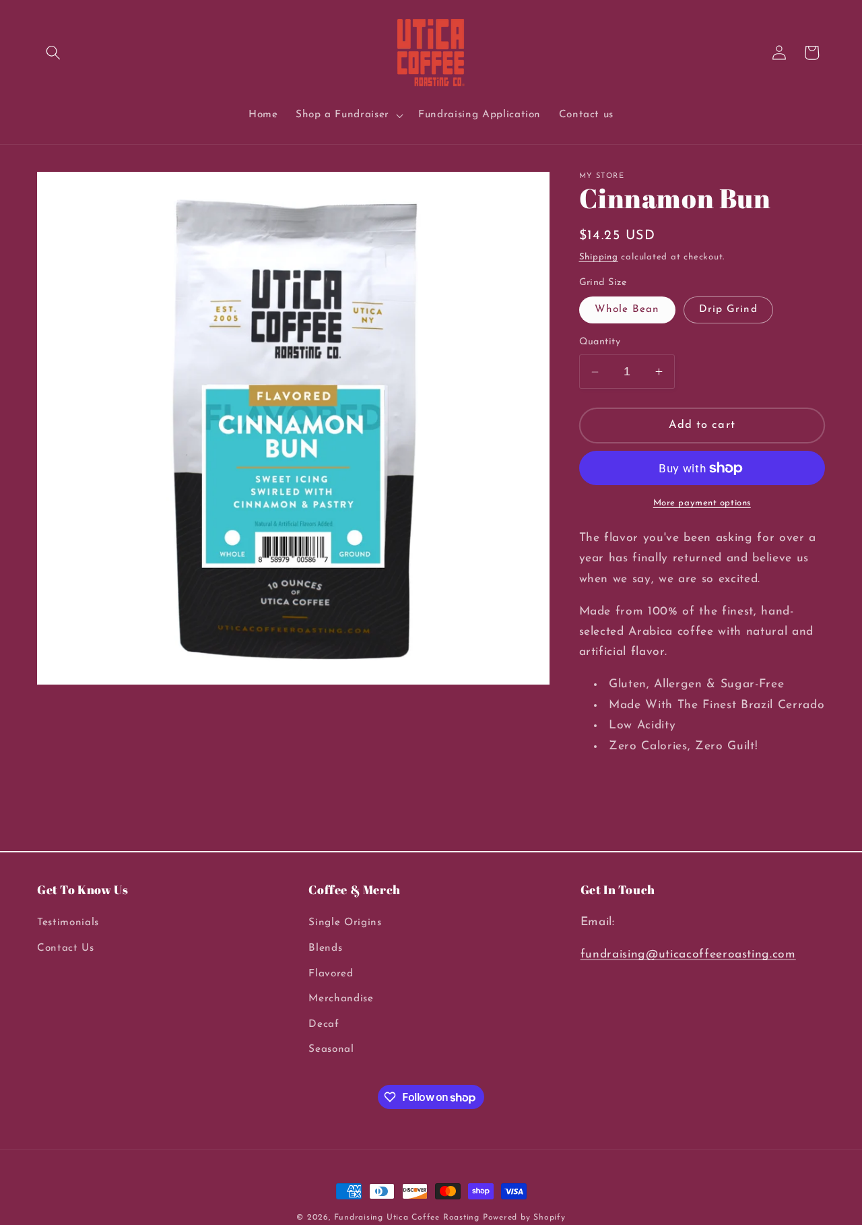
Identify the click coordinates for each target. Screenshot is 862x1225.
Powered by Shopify (524, 1218)
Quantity (600, 343)
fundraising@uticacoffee (652, 955)
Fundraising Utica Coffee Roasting (406, 1218)
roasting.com (759, 955)
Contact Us (65, 948)
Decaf (323, 1024)
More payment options (702, 503)
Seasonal (331, 1049)
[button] (53, 52)
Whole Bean (627, 310)
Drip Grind (728, 310)
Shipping (598, 257)
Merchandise (340, 999)
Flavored (330, 973)
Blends (325, 948)
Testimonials (68, 923)
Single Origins (344, 923)
